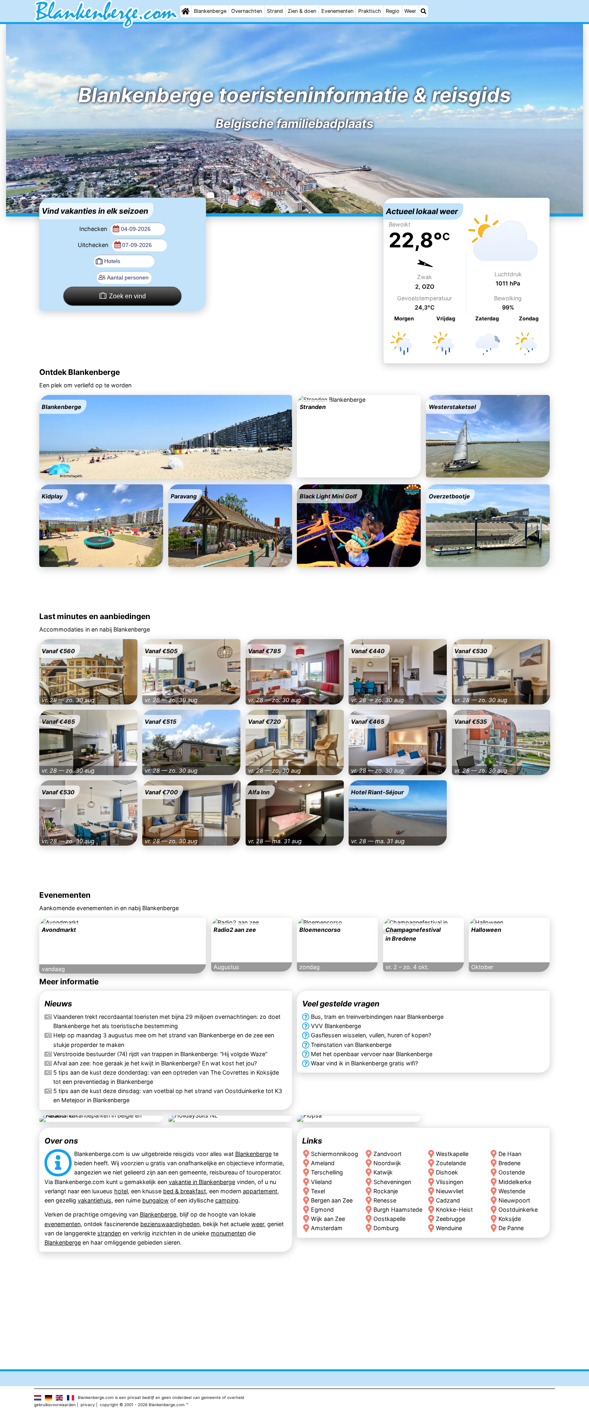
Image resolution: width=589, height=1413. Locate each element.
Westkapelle (452, 1153)
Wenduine (449, 1227)
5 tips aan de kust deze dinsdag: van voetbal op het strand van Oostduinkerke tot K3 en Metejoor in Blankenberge (167, 1095)
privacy (88, 1404)
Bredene (510, 1163)
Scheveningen (392, 1181)
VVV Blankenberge (336, 1026)
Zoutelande (451, 1163)
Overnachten (246, 11)
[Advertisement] (294, 248)
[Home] (185, 11)
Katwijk (383, 1172)
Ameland (323, 1163)
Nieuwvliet (450, 1190)
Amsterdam (327, 1227)
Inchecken (94, 228)
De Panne (511, 1227)
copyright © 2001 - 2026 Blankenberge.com (142, 1404)
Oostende (512, 1172)
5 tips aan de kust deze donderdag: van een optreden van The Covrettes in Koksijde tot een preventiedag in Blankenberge (166, 1077)
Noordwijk (387, 1163)
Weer (410, 11)
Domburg (386, 1227)
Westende (512, 1190)
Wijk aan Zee (328, 1218)
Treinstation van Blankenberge (351, 1044)
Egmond (322, 1209)
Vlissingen (449, 1181)
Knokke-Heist (454, 1209)
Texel (318, 1190)
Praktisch (369, 11)
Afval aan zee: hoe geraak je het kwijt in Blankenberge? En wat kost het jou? (155, 1063)
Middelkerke (515, 1181)
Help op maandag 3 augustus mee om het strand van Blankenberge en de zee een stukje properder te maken (163, 1040)
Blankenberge (210, 11)
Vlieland (321, 1181)
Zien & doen (302, 11)
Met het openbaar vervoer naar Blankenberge (371, 1054)
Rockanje (385, 1190)
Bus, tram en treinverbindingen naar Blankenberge (377, 1017)
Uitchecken (94, 244)
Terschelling (327, 1172)
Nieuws (58, 1004)
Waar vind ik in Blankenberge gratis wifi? (364, 1063)
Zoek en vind (127, 296)
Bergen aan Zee (332, 1199)
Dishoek (447, 1172)
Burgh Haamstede (397, 1209)
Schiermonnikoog (334, 1153)
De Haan (510, 1153)
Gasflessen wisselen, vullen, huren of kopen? (371, 1035)
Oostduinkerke (518, 1209)
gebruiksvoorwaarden (55, 1404)
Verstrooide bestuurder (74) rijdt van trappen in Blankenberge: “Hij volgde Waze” (160, 1054)
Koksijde (510, 1218)
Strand (275, 11)
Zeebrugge (450, 1218)
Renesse (384, 1199)
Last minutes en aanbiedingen (94, 616)
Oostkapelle (389, 1218)
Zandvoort (387, 1153)
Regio (392, 11)
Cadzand (448, 1199)
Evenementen (337, 11)
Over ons (61, 1141)
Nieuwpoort (515, 1199)
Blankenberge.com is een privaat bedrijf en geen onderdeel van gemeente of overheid (161, 1397)
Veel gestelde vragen (340, 1004)
